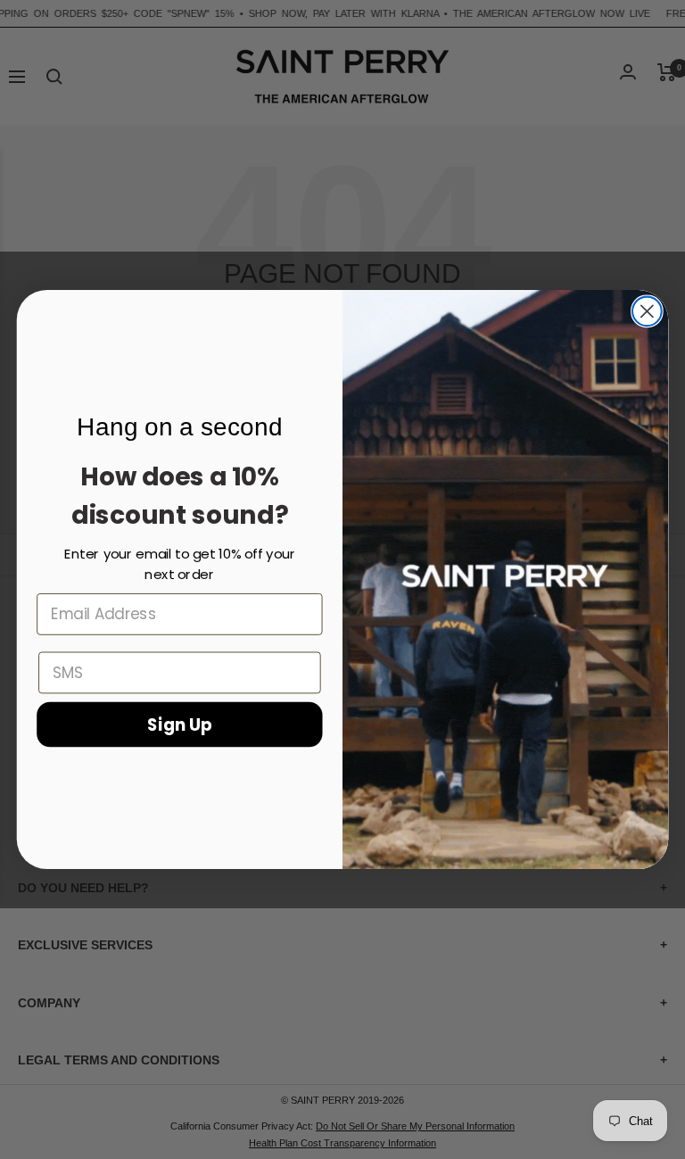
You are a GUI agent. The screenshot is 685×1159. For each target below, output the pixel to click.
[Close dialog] (647, 311)
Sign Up (179, 723)
